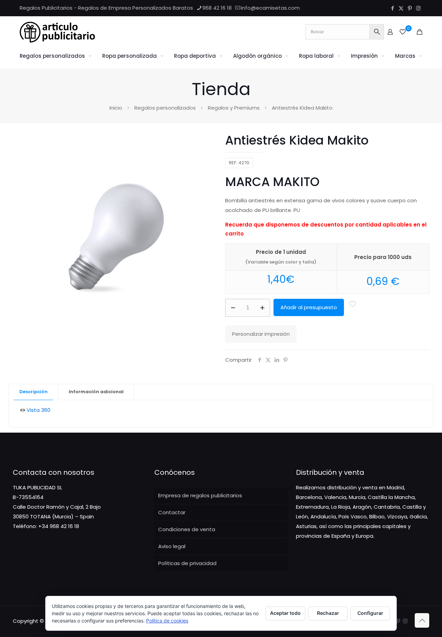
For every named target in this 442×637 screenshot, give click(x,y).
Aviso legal (171, 546)
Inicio (115, 107)
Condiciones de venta (186, 529)
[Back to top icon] (422, 620)
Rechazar (328, 613)
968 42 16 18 (217, 7)
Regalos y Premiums (234, 107)
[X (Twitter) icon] (401, 8)
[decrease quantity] (233, 308)
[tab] (33, 392)
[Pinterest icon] (409, 8)
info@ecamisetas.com (270, 7)
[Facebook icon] (392, 8)
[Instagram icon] (418, 8)
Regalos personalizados (165, 107)
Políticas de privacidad (187, 563)
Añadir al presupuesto (308, 307)
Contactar (171, 512)
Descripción (33, 391)
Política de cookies (167, 621)
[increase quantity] (262, 308)
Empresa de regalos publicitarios (200, 495)
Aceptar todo (285, 613)
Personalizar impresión (261, 334)
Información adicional (96, 391)
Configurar (370, 613)
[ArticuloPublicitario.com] (57, 31)
